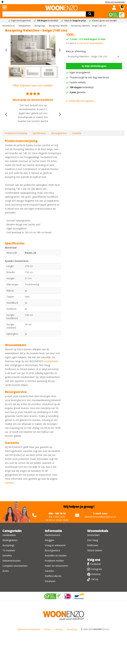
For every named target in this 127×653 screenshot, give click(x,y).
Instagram (96, 569)
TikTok (94, 579)
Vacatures (50, 581)
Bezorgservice (59, 133)
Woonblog (72, 629)
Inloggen (49, 540)
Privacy (47, 629)
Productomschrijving (16, 133)
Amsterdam (93, 535)
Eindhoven (92, 545)
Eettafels (7, 555)
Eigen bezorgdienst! (79, 72)
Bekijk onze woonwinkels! (115, 2)
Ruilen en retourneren (56, 565)
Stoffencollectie (53, 576)
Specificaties (39, 133)
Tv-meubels (8, 550)
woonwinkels (51, 361)
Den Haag (92, 540)
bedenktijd (81, 87)
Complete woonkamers (15, 565)
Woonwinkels (97, 531)
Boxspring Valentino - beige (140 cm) (87, 56)
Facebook (95, 563)
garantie (77, 92)
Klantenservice (52, 535)
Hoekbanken (9, 535)
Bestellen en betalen (56, 555)
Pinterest (96, 574)
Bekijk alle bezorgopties (82, 100)
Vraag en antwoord (55, 545)
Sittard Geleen (94, 550)
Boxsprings (8, 545)
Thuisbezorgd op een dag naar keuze (89, 77)
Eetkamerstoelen (11, 560)
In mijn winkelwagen (94, 66)
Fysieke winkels (77, 82)
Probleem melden (54, 560)
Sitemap (59, 629)
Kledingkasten (9, 540)
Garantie (76, 133)
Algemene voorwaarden (29, 629)
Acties (5, 570)
